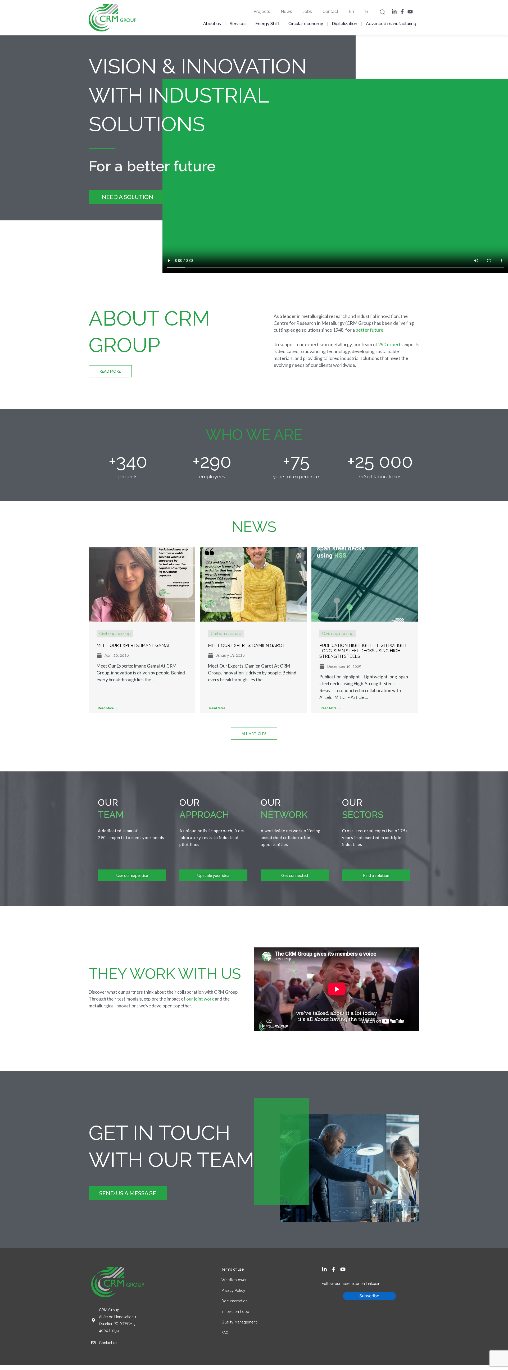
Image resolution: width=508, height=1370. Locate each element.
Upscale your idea (213, 875)
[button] (382, 12)
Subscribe (369, 1295)
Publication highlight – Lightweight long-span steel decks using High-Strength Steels (363, 651)
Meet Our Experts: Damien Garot (246, 645)
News (286, 11)
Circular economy (305, 23)
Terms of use (232, 1269)
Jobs (307, 11)
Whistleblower (234, 1280)
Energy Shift (267, 23)
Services (238, 23)
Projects (261, 11)
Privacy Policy (233, 1290)
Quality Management (239, 1322)
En (351, 11)
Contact (330, 11)
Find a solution (376, 875)
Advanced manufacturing (391, 23)
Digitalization (344, 23)
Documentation (234, 1301)
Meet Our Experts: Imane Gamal (134, 645)
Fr (366, 11)
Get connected (294, 875)
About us (212, 23)
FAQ (225, 1333)
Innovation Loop (235, 1311)
